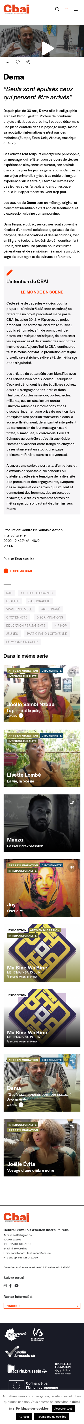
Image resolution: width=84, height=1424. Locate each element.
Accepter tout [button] (63, 1408)
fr (66, 9)
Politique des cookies (32, 1408)
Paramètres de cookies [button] (51, 1417)
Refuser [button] (24, 1417)
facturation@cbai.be (39, 1253)
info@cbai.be (19, 1248)
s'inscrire (14, 1306)
